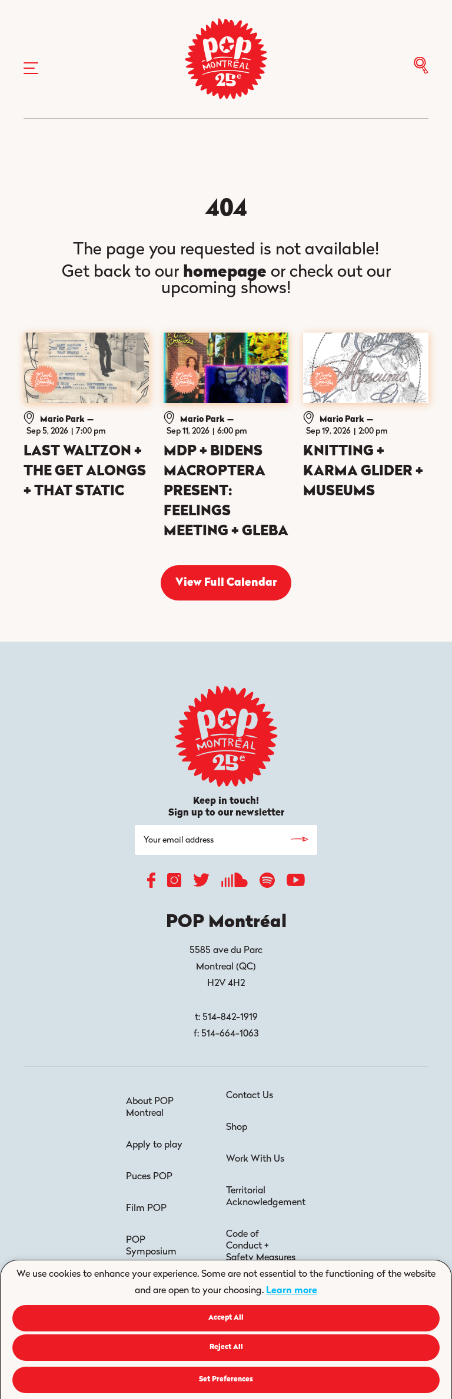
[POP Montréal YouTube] (296, 883)
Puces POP (149, 1177)
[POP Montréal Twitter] (201, 882)
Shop (236, 1127)
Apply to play (154, 1145)
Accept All (226, 1317)
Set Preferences (226, 1379)
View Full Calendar (226, 583)
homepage (225, 272)
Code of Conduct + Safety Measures (260, 1246)
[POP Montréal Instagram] (174, 883)
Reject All (226, 1347)
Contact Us (249, 1096)
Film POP (146, 1208)
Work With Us (255, 1159)
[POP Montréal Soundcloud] (234, 883)
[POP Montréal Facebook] (151, 883)
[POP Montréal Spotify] (267, 883)
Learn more (291, 1291)
